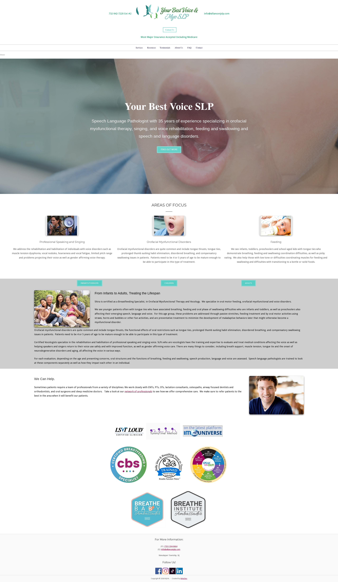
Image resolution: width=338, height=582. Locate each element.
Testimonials (165, 47)
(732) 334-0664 (170, 546)
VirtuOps (183, 578)
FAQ (189, 47)
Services (139, 47)
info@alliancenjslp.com (216, 13)
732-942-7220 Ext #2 (120, 13)
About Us (179, 47)
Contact (199, 47)
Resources (151, 47)
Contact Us (169, 29)
